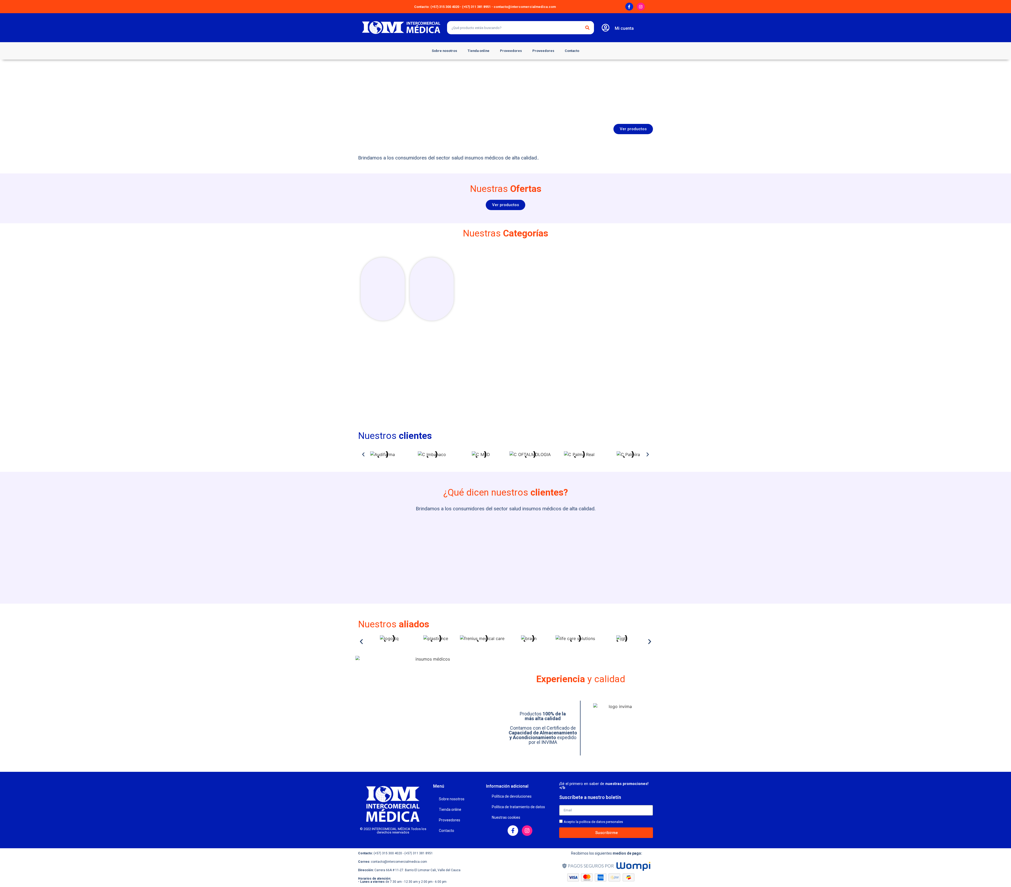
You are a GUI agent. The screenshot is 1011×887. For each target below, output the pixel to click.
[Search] (587, 27)
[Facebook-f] (629, 7)
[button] (363, 454)
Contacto (572, 51)
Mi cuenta (624, 28)
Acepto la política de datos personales (593, 822)
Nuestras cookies (506, 817)
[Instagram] (641, 7)
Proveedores (511, 51)
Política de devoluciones (512, 796)
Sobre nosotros (444, 51)
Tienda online (478, 51)
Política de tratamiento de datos (518, 807)
